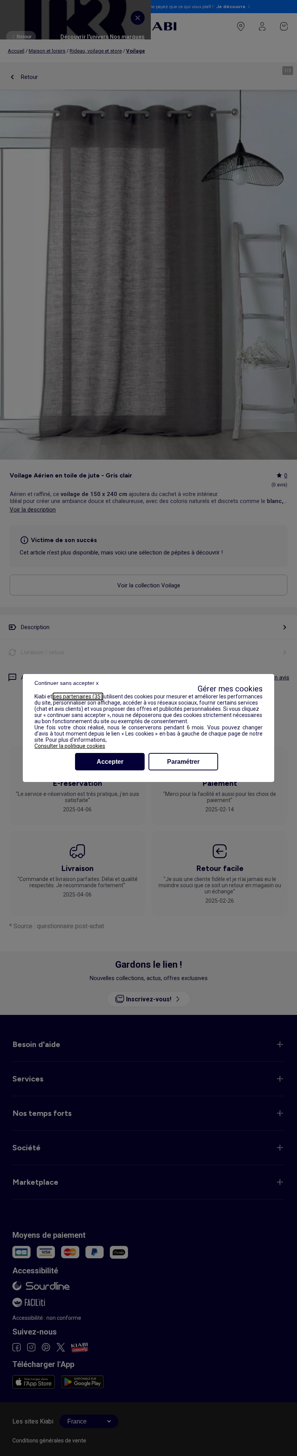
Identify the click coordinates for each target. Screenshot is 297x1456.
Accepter (110, 761)
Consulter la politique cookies (69, 746)
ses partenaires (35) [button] (77, 696)
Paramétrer (183, 761)
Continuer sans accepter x (66, 683)
